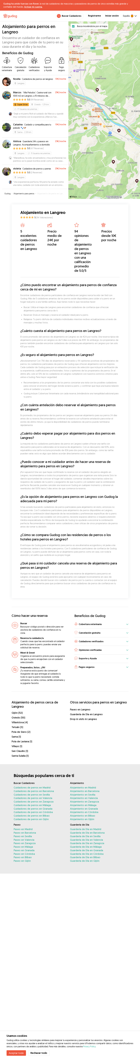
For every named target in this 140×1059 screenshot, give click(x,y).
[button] (101, 624)
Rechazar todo (38, 1052)
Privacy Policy (89, 1046)
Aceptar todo (16, 1052)
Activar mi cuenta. (33, 6)
